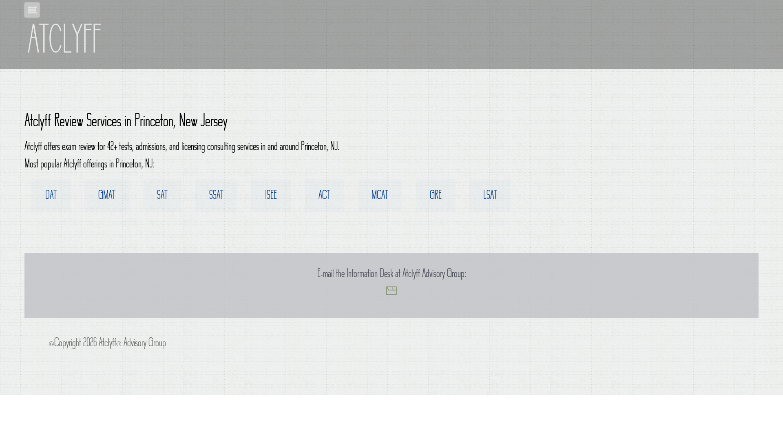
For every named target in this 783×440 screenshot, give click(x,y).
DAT (51, 196)
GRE (436, 196)
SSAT (216, 196)
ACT (324, 196)
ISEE (271, 196)
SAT (162, 196)
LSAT (490, 196)
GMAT (106, 196)
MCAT (380, 196)
